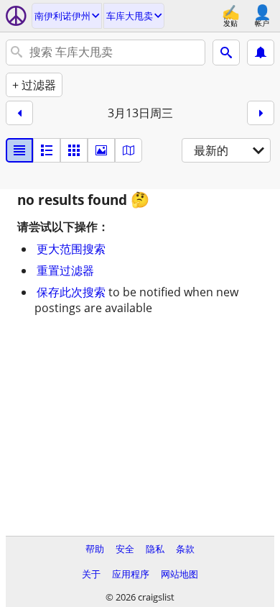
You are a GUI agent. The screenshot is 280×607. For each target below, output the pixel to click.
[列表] (19, 150)
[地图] (128, 150)
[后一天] (260, 113)
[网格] (74, 150)
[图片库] (101, 150)
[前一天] (19, 113)
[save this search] (260, 52)
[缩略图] (46, 150)
